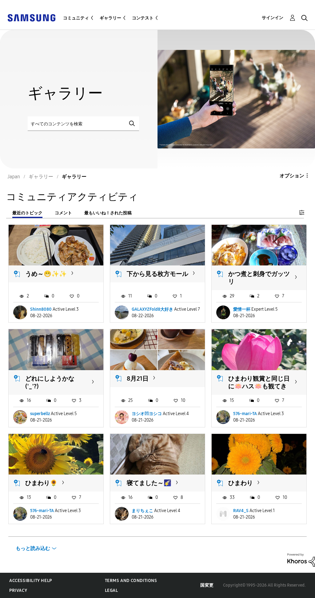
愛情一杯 (241, 309)
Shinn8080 (41, 309)
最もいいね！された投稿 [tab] (108, 213)
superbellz (40, 413)
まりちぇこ (142, 510)
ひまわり (240, 483)
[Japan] (31, 17)
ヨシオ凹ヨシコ (147, 413)
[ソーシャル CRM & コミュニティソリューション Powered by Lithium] (301, 560)
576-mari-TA (245, 413)
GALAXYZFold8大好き (152, 309)
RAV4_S (241, 510)
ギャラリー (110, 18)
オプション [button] (292, 176)
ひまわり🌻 (41, 483)
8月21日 (138, 378)
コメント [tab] (63, 213)
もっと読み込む (33, 548)
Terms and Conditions (131, 580)
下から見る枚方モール (157, 273)
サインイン (272, 17)
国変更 (207, 585)
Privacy (18, 590)
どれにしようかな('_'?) (49, 382)
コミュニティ (76, 18)
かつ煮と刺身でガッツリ (259, 277)
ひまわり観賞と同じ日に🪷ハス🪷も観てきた (259, 386)
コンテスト (143, 18)
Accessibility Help (30, 580)
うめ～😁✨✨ (46, 273)
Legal (111, 590)
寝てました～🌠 (149, 483)
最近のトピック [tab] (27, 213)
